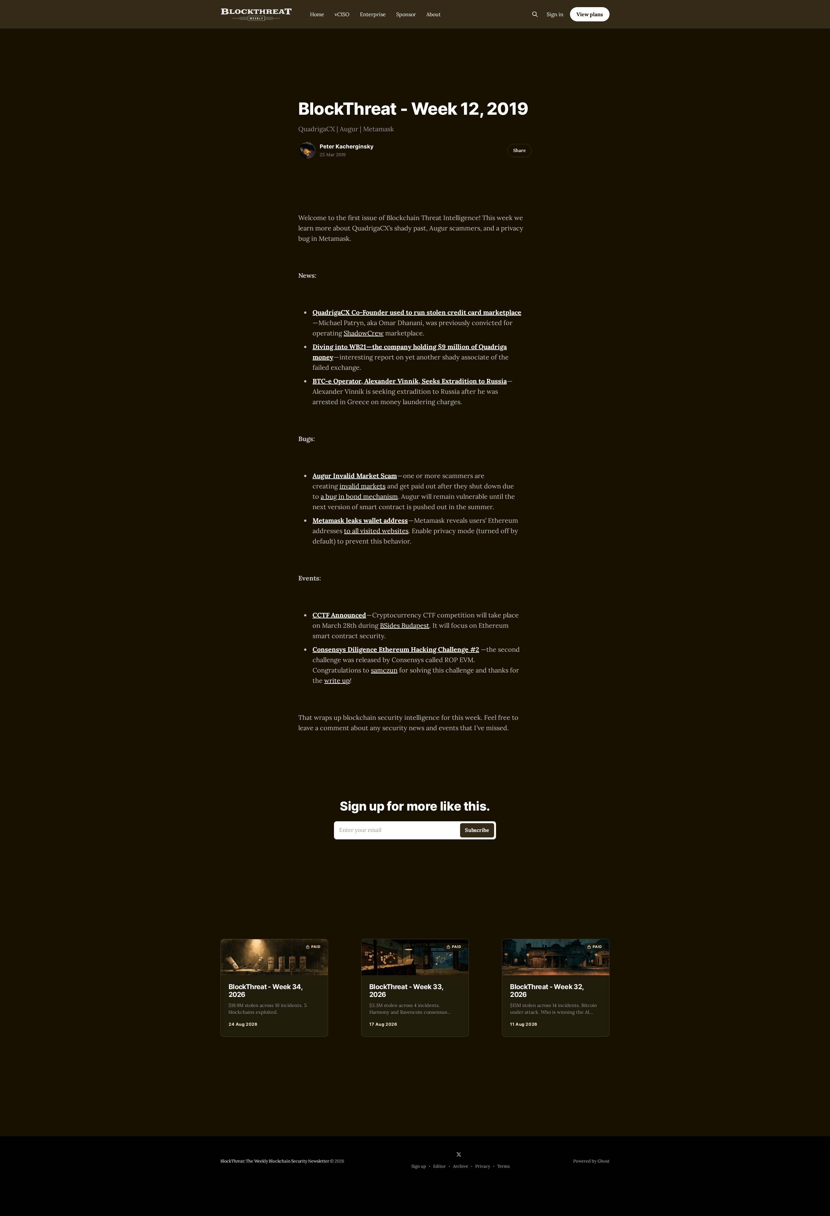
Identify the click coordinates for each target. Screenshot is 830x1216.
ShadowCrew (364, 333)
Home (317, 14)
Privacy (482, 1166)
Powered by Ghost (591, 1161)
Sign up (418, 1166)
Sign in (555, 14)
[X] (458, 1154)
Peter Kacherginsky (347, 146)
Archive (460, 1166)
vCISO (342, 14)
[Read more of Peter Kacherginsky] (307, 150)
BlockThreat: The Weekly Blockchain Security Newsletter (274, 1161)
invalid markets (362, 486)
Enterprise (373, 14)
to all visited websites (376, 531)
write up (337, 680)
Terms (503, 1166)
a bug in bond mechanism (359, 496)
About (433, 14)
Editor (439, 1166)
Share (519, 150)
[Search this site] (535, 14)
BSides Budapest (404, 625)
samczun (384, 670)
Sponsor (406, 14)
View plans (589, 14)
